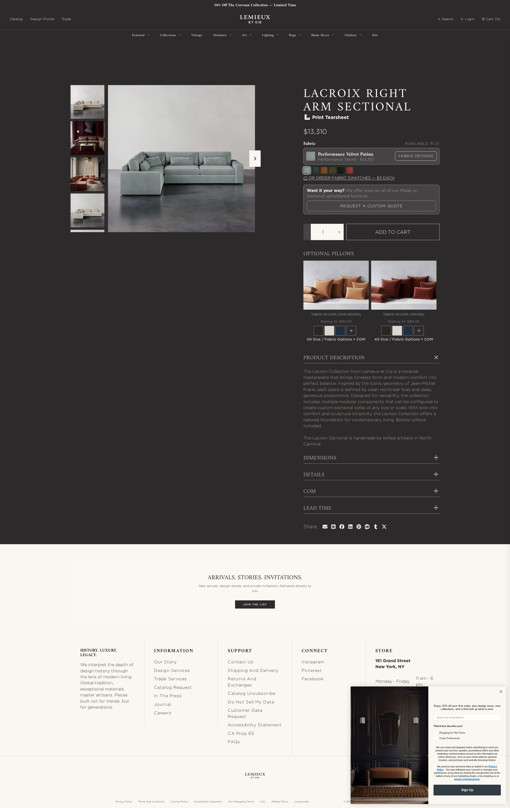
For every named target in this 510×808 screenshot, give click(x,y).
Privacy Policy (124, 801)
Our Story (165, 662)
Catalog (16, 19)
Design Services (172, 670)
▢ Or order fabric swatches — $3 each (348, 178)
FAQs (234, 741)
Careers (162, 713)
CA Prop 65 (241, 733)
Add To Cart (393, 232)
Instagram (313, 662)
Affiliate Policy (279, 801)
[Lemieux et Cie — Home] (255, 19)
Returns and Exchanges (242, 681)
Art (244, 35)
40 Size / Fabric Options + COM (336, 339)
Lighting (268, 35)
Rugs (292, 35)
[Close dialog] (500, 691)
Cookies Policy (179, 801)
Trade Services (170, 678)
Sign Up (467, 790)
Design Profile (42, 19)
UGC (262, 801)
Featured (138, 35)
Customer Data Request (245, 713)
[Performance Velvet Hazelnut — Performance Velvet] (324, 170)
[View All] (351, 331)
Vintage (196, 35)
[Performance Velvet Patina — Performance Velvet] (306, 170)
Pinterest (312, 670)
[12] (319, 331)
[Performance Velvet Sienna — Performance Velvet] (349, 170)
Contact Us (240, 662)
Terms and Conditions (151, 801)
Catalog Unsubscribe (251, 693)
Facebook (313, 678)
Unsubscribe (301, 801)
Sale (375, 35)
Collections (168, 35)
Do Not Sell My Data (251, 702)
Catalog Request (173, 687)
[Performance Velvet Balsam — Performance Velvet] (332, 170)
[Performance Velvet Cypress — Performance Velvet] (315, 170)
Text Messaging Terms (241, 801)
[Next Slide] (255, 158)
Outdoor (351, 35)
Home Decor (320, 35)
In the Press (168, 695)
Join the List (255, 604)
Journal (162, 704)
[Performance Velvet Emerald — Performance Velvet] (341, 170)
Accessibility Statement (254, 725)
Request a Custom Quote (371, 206)
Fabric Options (416, 156)
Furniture (220, 35)
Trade (66, 19)
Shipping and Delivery (253, 670)
